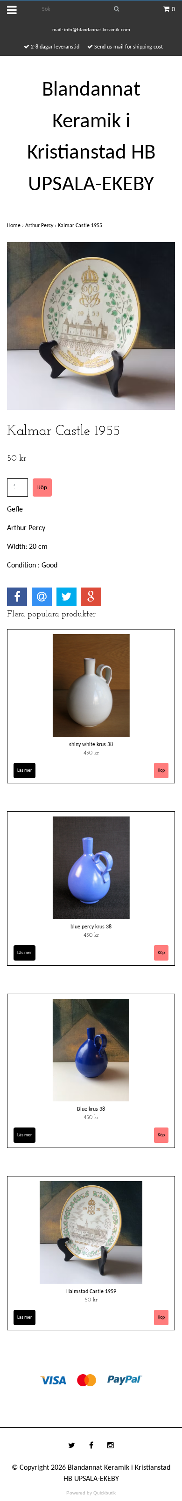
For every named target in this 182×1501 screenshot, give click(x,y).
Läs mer (24, 770)
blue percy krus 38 (91, 927)
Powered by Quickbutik (91, 1492)
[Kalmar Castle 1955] (91, 326)
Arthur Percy (41, 225)
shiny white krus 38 (91, 744)
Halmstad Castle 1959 (91, 1291)
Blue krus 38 (91, 1109)
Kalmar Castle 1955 (81, 225)
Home (16, 225)
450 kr (91, 753)
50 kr (91, 1300)
